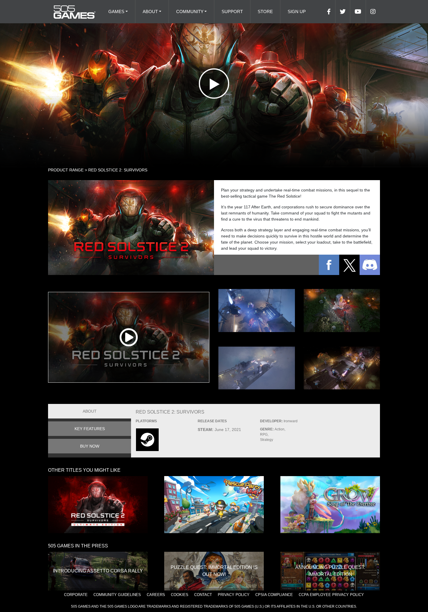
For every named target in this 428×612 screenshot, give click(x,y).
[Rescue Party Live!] (214, 504)
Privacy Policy (234, 595)
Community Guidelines (117, 595)
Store (265, 11)
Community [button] (190, 11)
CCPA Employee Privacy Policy (331, 595)
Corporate (76, 595)
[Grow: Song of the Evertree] (330, 504)
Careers (156, 595)
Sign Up (297, 11)
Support (232, 11)
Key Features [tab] (90, 428)
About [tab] (90, 411)
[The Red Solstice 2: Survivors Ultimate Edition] (98, 504)
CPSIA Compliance (274, 595)
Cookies (179, 595)
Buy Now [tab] (89, 446)
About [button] (150, 11)
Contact (203, 595)
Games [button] (116, 11)
